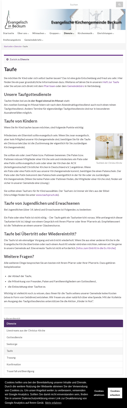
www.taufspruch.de (47, 194)
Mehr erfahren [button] (53, 402)
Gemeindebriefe (33, 40)
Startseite (8, 33)
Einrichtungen (105, 33)
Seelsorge (12, 344)
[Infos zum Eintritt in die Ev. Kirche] (96, 248)
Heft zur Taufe (111, 82)
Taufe (10, 350)
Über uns (23, 33)
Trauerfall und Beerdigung (20, 371)
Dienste (68, 33)
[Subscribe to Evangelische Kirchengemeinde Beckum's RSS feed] (5, 3)
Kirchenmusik (85, 33)
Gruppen (54, 33)
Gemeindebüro (75, 85)
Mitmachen (38, 33)
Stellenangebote (12, 40)
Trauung (11, 357)
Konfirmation (14, 364)
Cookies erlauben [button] (115, 393)
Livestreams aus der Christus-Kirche (26, 330)
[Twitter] (15, 3)
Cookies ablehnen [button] (99, 393)
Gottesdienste (14, 337)
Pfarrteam (49, 85)
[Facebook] (10, 3)
